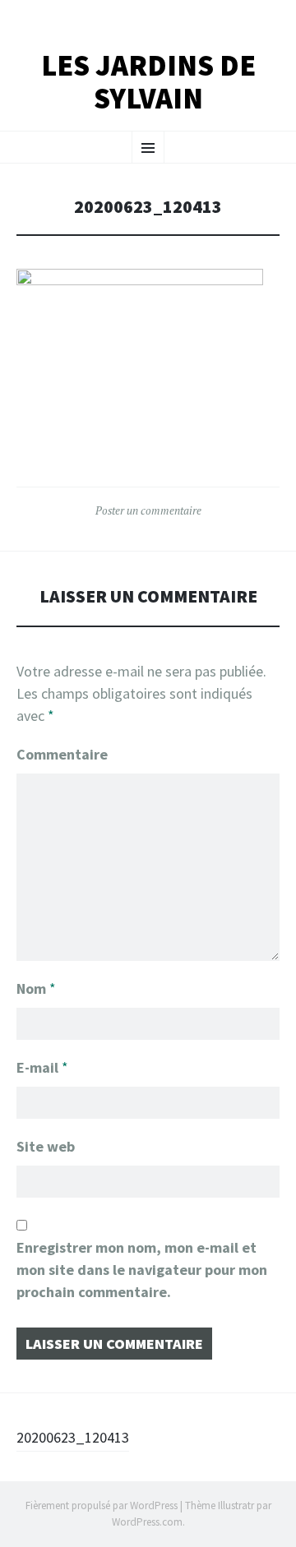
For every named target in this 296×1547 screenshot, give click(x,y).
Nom (36, 988)
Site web (45, 1146)
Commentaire (62, 754)
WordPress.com (147, 1522)
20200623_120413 (72, 1437)
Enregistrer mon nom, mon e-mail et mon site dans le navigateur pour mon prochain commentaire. (141, 1269)
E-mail (42, 1067)
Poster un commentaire (148, 510)
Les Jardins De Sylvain (148, 81)
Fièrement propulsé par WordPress (101, 1505)
